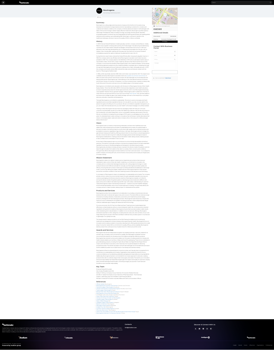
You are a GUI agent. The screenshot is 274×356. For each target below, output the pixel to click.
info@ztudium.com (131, 327)
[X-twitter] (195, 328)
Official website (100, 284)
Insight (234, 345)
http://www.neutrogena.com (163, 26)
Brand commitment (101, 304)
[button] (3, 2)
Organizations (260, 345)
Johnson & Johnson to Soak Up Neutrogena (108, 298)
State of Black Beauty (102, 301)
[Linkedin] (203, 328)
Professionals (269, 345)
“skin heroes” (133, 93)
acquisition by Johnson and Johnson (136, 75)
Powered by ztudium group (11, 345)
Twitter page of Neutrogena (104, 290)
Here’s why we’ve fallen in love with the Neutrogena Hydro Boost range (115, 311)
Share (99, 17)
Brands (240, 345)
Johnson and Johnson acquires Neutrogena (108, 288)
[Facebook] (199, 328)
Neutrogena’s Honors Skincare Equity (106, 293)
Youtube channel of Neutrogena (105, 308)
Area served (156, 36)
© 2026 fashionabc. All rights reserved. (11, 343)
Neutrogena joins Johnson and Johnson (107, 285)
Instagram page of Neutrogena (104, 302)
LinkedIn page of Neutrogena (104, 299)
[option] (150, 188)
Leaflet (175, 24)
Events (245, 345)
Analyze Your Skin (101, 307)
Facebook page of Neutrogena (104, 287)
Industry (155, 39)
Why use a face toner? (102, 310)
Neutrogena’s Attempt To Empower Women (108, 313)
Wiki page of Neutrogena (103, 305)
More (165, 41)
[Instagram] (207, 328)
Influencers (252, 345)
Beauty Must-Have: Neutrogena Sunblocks (108, 291)
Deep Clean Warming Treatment (105, 296)
